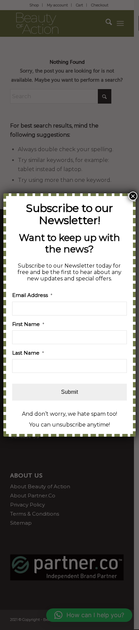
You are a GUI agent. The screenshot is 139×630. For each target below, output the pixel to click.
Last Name (28, 353)
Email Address (32, 295)
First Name (28, 324)
